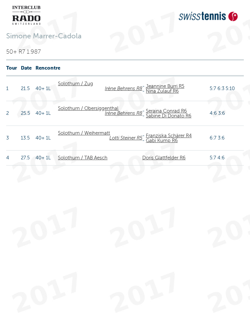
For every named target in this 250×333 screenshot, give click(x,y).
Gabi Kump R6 (162, 140)
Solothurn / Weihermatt (84, 133)
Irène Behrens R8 (123, 88)
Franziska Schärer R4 (169, 135)
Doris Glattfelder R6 (164, 157)
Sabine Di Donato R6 (168, 115)
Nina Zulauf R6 (162, 91)
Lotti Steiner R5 (125, 137)
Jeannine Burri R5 (165, 86)
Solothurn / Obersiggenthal (88, 108)
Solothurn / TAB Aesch (82, 157)
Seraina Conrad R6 (166, 110)
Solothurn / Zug (75, 83)
